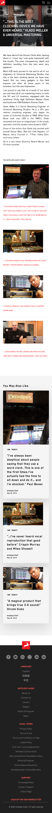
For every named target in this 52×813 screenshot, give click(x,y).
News (26, 716)
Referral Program (26, 711)
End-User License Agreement (26, 747)
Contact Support (26, 787)
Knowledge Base (26, 782)
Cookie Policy (26, 742)
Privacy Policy (26, 729)
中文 (26, 680)
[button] (48, 2)
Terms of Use (26, 733)
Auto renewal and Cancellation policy (26, 756)
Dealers (26, 707)
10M (6, 15)
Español (26, 671)
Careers (26, 702)
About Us (26, 693)
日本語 (26, 676)
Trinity (16, 15)
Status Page (26, 791)
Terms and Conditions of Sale (26, 738)
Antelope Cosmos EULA (26, 751)
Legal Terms (26, 724)
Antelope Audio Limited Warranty (26, 770)
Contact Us (26, 698)
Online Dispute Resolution (26, 765)
